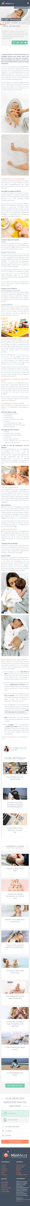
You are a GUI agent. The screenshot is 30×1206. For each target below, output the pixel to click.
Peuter (18, 1170)
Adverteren (4, 1169)
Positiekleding (5, 1191)
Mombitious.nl (20, 1201)
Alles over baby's (21, 1165)
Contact (3, 1167)
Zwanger (18, 1172)
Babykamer (4, 1185)
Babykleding (4, 1182)
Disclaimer (4, 1174)
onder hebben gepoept (12, 364)
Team (2, 1172)
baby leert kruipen (20, 370)
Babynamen (4, 1184)
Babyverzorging (15, 19)
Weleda (3, 738)
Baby (6, 19)
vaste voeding (7, 370)
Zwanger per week (21, 1174)
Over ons (3, 1165)
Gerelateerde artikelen (14, 1085)
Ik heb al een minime (13, 1119)
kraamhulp (17, 518)
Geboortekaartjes (6, 1187)
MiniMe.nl (7, 3)
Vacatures (4, 1170)
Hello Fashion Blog (25, 7)
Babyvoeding (20, 1167)
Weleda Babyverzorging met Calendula (11, 203)
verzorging (4, 358)
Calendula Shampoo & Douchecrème (16, 253)
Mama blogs (4, 1189)
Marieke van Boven (20, 748)
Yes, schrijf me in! (15, 1141)
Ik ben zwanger (12, 1113)
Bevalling (18, 1169)
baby (7, 557)
